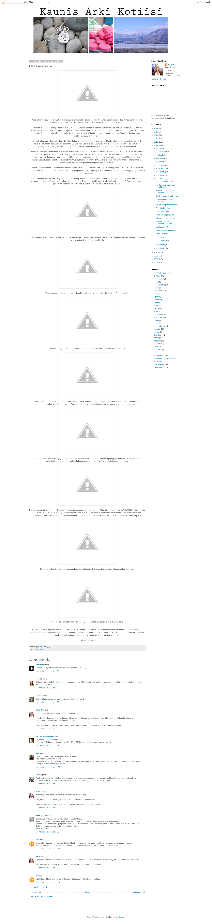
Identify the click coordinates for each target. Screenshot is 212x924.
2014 (156, 135)
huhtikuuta (160, 175)
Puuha (156, 338)
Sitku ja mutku (161, 234)
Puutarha (157, 341)
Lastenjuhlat (158, 314)
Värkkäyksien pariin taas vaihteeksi (165, 186)
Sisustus (157, 350)
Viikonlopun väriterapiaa (165, 218)
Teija (37, 679)
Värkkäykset (158, 367)
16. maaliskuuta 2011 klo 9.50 (47, 702)
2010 (156, 252)
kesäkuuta (160, 169)
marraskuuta (161, 152)
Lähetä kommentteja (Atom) (45, 896)
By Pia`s (157, 276)
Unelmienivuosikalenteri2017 (165, 359)
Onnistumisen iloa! (163, 208)
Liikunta (157, 320)
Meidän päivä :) (162, 227)
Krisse (38, 696)
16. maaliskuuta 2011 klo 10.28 (48, 729)
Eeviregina (40, 816)
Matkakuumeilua (162, 212)
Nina (37, 753)
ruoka (156, 347)
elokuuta (159, 162)
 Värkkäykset (161, 273)
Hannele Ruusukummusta (46, 736)
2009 (156, 256)
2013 (156, 139)
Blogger (122, 917)
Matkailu (41, 649)
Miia (37, 876)
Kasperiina (158, 291)
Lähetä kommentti (40, 887)
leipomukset (158, 317)
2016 (156, 132)
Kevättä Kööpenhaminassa (166, 205)
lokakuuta (160, 155)
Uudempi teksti (36, 892)
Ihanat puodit (159, 279)
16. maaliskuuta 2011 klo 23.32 (48, 808)
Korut (156, 303)
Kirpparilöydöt (159, 300)
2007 (156, 263)
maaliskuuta (161, 179)
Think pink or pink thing (165, 215)
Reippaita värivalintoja (164, 182)
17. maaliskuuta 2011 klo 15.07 (48, 868)
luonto (156, 323)
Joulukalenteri (159, 285)
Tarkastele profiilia (158, 79)
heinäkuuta (160, 165)
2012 (156, 142)
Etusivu (87, 892)
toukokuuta (160, 172)
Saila (38, 775)
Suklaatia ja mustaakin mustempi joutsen (164, 223)
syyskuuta (160, 158)
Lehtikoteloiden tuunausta (166, 230)
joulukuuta (160, 148)
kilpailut (157, 297)
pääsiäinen (158, 344)
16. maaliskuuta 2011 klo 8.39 (47, 688)
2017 (156, 128)
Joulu (156, 282)
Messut (156, 332)
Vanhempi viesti (138, 892)
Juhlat (156, 288)
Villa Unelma (159, 364)
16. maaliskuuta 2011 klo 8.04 (47, 671)
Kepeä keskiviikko (163, 241)
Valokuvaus (158, 362)
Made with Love (160, 326)
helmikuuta (160, 245)
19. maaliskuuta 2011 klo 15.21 (48, 882)
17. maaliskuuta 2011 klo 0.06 (47, 832)
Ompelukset (158, 335)
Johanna (39, 664)
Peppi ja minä (161, 237)
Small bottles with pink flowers (167, 196)
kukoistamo (158, 306)
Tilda (155, 353)
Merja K (39, 710)
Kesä (156, 294)
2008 (156, 259)
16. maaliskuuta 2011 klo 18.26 (48, 767)
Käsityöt (157, 308)
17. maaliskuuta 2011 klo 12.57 (48, 849)
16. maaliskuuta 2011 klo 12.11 (48, 745)
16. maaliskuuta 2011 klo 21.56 (48, 784)
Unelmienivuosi (160, 356)
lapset (156, 311)
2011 (156, 145)
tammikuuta (161, 248)
